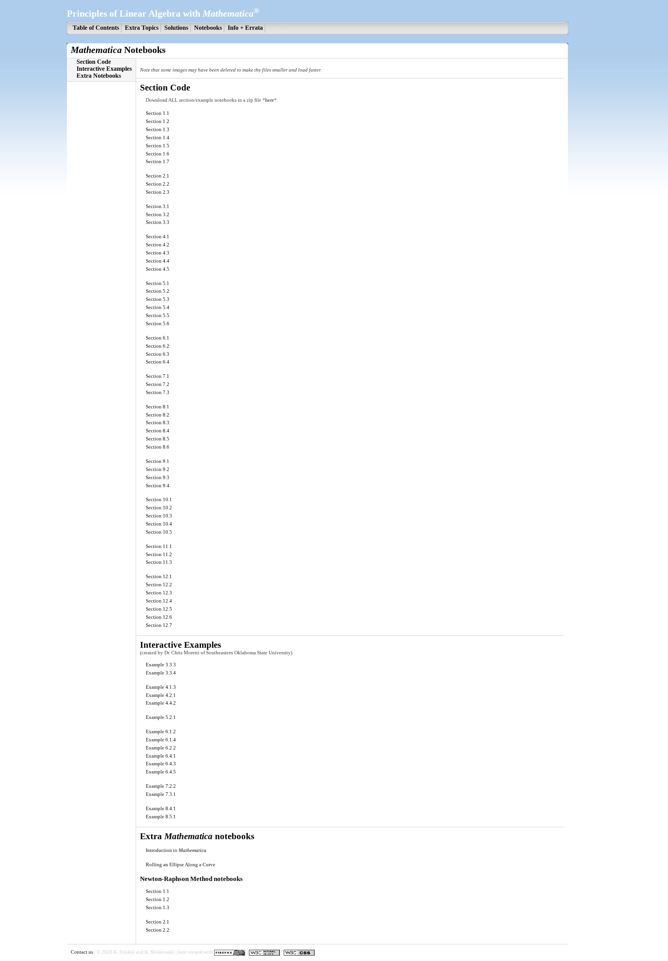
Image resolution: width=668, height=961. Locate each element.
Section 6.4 (157, 362)
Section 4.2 (157, 245)
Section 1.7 (157, 161)
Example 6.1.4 (161, 740)
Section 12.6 (159, 617)
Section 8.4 (157, 431)
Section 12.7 (159, 625)
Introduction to (176, 850)
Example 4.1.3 (161, 687)
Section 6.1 (157, 338)
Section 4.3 (157, 253)
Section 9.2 (157, 469)
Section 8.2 (157, 415)
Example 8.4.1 (161, 808)
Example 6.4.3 (161, 763)
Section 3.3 (157, 222)
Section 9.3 (157, 477)
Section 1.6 (157, 154)
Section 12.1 (159, 576)
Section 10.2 (159, 507)
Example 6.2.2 (161, 748)
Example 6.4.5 (161, 772)
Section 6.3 (157, 354)
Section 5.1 (157, 283)
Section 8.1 (157, 407)
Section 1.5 (157, 146)
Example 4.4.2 (161, 703)
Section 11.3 (159, 562)
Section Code (94, 61)
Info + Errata (245, 27)
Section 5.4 (157, 307)
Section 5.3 (157, 299)
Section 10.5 (159, 532)
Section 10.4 (159, 524)
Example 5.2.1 (161, 717)
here (269, 100)
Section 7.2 (157, 384)
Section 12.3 (159, 593)
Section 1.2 (157, 121)
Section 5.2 (157, 291)
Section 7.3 (157, 392)
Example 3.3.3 (161, 664)
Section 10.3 (159, 516)
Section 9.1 (157, 461)
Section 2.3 (157, 192)
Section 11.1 (159, 546)
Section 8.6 (157, 447)
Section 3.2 (157, 214)
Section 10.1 (159, 499)
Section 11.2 (159, 554)
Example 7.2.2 (161, 786)
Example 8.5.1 (161, 816)
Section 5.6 (157, 323)
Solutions (176, 27)
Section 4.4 (157, 261)
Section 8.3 (157, 422)
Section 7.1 (157, 376)
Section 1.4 (157, 137)
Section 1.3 (157, 129)
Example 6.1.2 (161, 731)
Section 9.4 (157, 485)
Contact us (82, 952)
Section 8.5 (157, 439)
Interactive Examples (104, 68)
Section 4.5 (157, 269)
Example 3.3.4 (161, 673)
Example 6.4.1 (161, 756)
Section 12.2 (159, 584)
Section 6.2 (157, 346)
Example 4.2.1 (161, 695)
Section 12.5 (159, 609)
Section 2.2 (157, 184)
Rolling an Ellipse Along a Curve (180, 864)
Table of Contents (96, 27)
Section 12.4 (159, 601)
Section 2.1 (157, 176)
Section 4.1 (157, 236)
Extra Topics (141, 27)
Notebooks (208, 27)
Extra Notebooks (99, 75)
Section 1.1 (157, 113)
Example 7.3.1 (161, 794)
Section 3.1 (157, 206)
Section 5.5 (157, 315)
